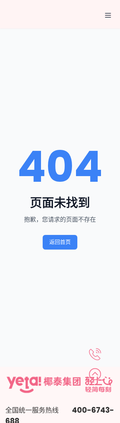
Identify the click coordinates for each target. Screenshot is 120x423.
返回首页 (60, 242)
